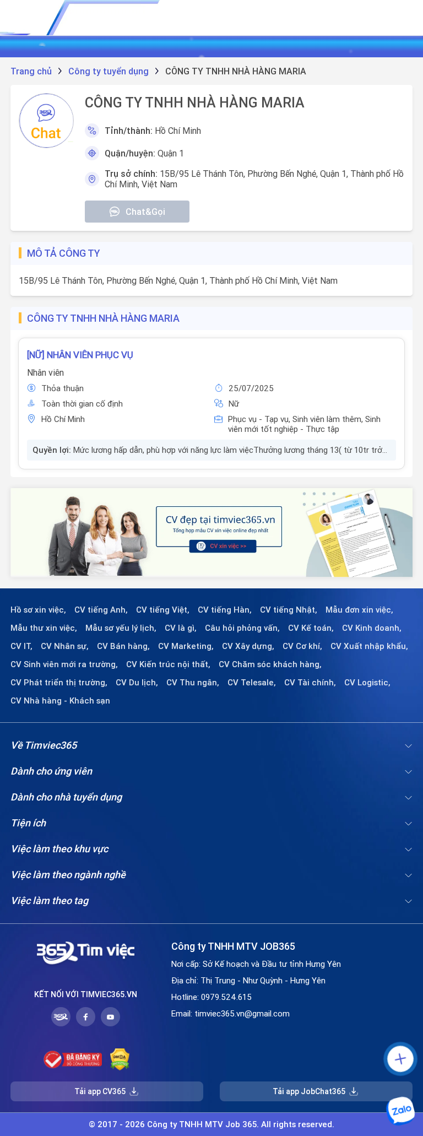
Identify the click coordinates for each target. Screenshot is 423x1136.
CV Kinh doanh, (372, 628)
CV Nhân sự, (65, 646)
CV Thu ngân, (192, 683)
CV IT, (21, 646)
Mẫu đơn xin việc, (359, 610)
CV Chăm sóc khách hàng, (270, 664)
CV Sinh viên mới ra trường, (64, 664)
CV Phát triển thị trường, (58, 683)
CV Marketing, (186, 646)
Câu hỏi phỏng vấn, (242, 628)
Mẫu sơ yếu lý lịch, (120, 628)
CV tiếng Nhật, (288, 610)
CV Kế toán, (311, 628)
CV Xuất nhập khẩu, (369, 646)
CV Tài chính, (310, 683)
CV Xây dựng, (248, 646)
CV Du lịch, (137, 683)
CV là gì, (181, 628)
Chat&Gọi (145, 211)
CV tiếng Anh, (101, 610)
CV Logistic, (367, 683)
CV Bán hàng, (123, 646)
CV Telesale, (251, 683)
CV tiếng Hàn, (225, 610)
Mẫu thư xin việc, (43, 628)
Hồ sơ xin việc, (38, 610)
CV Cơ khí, (302, 646)
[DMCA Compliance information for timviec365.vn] (119, 1059)
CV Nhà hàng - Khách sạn (60, 701)
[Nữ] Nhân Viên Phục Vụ (80, 355)
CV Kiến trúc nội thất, (168, 664)
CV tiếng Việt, (162, 610)
